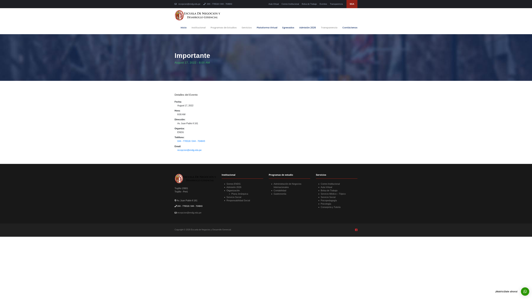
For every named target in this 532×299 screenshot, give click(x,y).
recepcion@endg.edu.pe (189, 4)
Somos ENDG (234, 184)
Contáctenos (349, 27)
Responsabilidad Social (238, 200)
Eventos (323, 4)
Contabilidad (280, 190)
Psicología (326, 204)
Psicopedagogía (329, 200)
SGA (352, 4)
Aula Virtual (273, 4)
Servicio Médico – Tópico (333, 194)
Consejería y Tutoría (331, 207)
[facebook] (356, 230)
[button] (525, 291)
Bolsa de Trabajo (309, 4)
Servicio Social (234, 197)
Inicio (184, 27)
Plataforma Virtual (267, 27)
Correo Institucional (290, 4)
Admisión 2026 (307, 27)
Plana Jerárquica (239, 194)
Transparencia (336, 4)
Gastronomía (280, 194)
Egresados (288, 27)
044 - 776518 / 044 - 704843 (191, 141)
